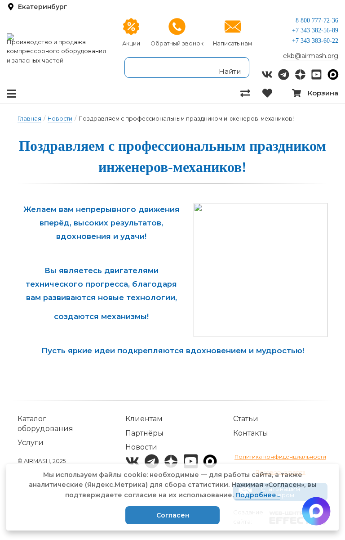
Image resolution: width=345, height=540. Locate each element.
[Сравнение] (251, 93)
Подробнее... (257, 495)
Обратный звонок (176, 43)
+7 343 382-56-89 (315, 30)
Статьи (245, 418)
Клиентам (144, 418)
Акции (131, 43)
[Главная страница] (57, 36)
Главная (29, 118)
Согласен (172, 515)
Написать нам (232, 43)
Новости (60, 118)
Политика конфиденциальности (280, 456)
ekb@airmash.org (310, 56)
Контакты (250, 433)
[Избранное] (273, 93)
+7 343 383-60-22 (315, 40)
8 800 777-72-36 (317, 20)
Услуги (31, 442)
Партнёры (144, 433)
